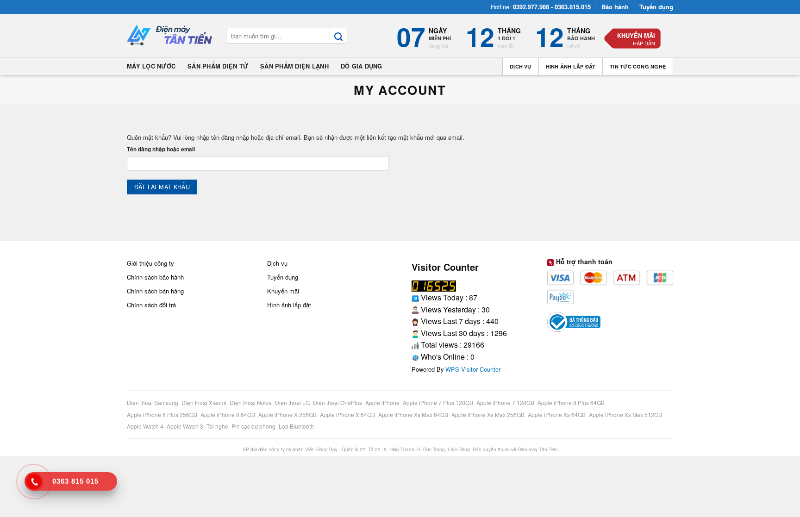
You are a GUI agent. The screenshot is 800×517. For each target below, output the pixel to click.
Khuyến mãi (636, 35)
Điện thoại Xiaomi (204, 402)
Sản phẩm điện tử (218, 66)
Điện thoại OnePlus (338, 402)
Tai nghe (218, 426)
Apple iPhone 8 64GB (228, 414)
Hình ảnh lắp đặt (571, 66)
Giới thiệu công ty (150, 263)
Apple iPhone (383, 402)
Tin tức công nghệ (638, 66)
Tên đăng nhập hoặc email (161, 149)
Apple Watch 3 (186, 426)
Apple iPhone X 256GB (288, 414)
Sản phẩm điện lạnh (294, 66)
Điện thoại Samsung (153, 402)
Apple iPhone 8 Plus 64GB (572, 402)
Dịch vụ (520, 66)
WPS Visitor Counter (472, 369)
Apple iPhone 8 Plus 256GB (163, 414)
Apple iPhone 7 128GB (506, 402)
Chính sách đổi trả (151, 304)
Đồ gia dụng (361, 66)
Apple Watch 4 (146, 426)
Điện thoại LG (293, 402)
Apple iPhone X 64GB (348, 414)
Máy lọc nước (151, 66)
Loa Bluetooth (296, 426)
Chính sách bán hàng (155, 291)
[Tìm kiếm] (338, 36)
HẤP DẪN (644, 43)
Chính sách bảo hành (155, 277)
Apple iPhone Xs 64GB (557, 414)
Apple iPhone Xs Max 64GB (414, 414)
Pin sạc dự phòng (254, 426)
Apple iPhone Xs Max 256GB (488, 414)
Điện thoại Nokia (251, 402)
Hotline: (541, 6)
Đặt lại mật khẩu (162, 187)
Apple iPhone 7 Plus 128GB (439, 402)
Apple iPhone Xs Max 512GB (626, 414)
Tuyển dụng (282, 277)
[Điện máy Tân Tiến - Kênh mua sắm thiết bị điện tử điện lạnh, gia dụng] (169, 36)
